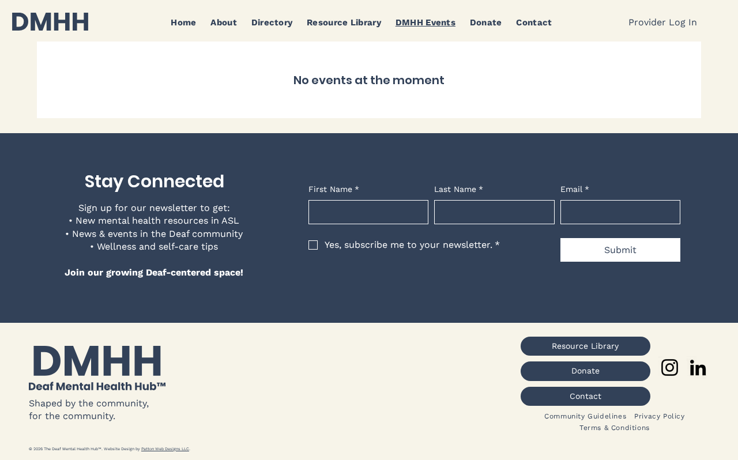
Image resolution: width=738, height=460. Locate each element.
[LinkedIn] (698, 367)
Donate (585, 370)
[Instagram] (669, 367)
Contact (585, 396)
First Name (333, 189)
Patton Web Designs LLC (165, 448)
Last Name (458, 189)
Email (574, 189)
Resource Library (585, 345)
